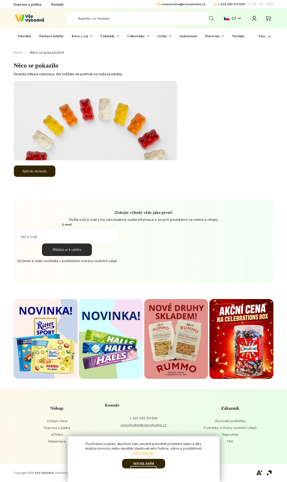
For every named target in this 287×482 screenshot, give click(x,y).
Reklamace (57, 441)
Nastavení (143, 471)
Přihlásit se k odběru (67, 249)
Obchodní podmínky (230, 421)
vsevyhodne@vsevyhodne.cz (183, 4)
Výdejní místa (57, 421)
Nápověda (230, 434)
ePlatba (57, 434)
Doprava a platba (27, 4)
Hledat (211, 18)
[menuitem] (24, 36)
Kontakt (57, 4)
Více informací (143, 453)
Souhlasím (143, 463)
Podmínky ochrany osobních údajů (230, 428)
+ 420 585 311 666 (231, 4)
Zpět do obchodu (34, 171)
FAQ (230, 441)
